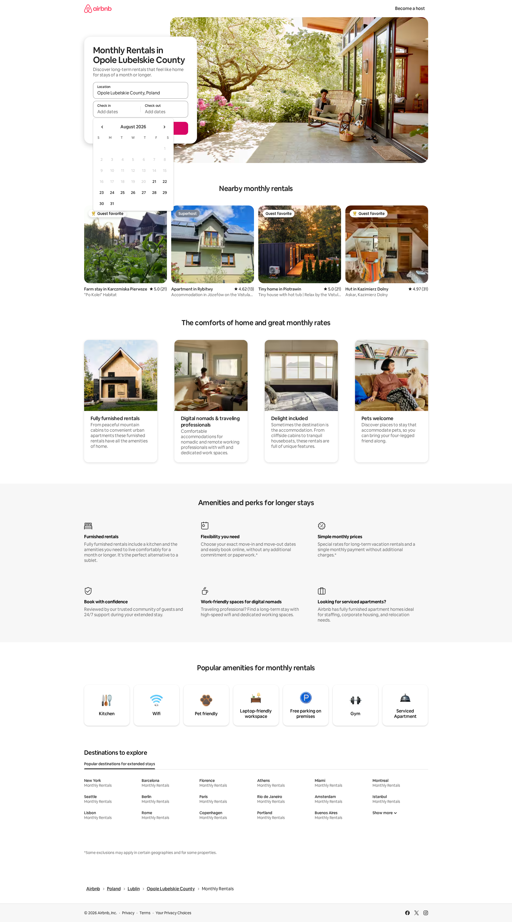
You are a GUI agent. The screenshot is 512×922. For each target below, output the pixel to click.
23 (101, 192)
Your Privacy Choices (173, 912)
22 (165, 181)
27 (144, 192)
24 (112, 192)
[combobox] (140, 93)
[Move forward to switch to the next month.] (164, 127)
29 (165, 192)
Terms (145, 912)
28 (154, 192)
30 (101, 203)
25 (122, 192)
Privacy (128, 912)
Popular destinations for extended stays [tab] (119, 763)
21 (154, 181)
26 (133, 192)
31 (112, 203)
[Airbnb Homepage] (98, 8)
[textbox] (116, 111)
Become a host (410, 8)
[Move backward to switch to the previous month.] (102, 127)
